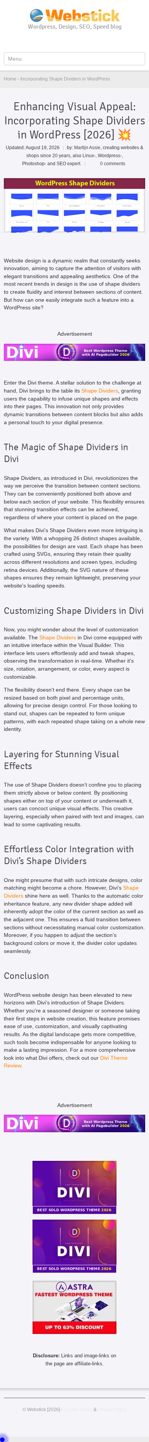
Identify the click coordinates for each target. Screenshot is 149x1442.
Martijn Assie (87, 147)
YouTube (63, 40)
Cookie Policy (78, 1409)
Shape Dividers (99, 391)
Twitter (75, 40)
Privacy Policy (112, 1409)
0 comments (112, 163)
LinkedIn (88, 40)
